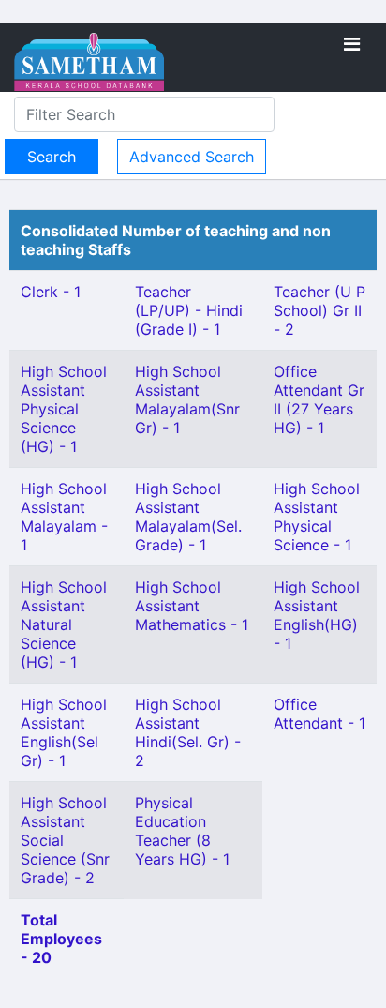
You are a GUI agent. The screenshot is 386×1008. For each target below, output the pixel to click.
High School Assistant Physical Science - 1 (317, 516)
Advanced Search (191, 156)
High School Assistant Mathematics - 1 (191, 606)
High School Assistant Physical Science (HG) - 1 (64, 409)
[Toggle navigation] (352, 44)
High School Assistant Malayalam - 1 (64, 516)
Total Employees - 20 (61, 938)
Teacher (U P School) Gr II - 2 (319, 310)
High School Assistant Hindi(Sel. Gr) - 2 (188, 732)
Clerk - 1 (51, 291)
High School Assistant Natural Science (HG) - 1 (64, 624)
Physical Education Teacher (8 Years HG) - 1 (182, 830)
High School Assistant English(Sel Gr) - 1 (64, 732)
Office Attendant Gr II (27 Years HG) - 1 (319, 399)
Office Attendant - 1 (319, 713)
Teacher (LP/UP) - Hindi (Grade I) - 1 (189, 310)
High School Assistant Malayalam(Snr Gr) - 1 (187, 399)
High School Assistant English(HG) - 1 (317, 615)
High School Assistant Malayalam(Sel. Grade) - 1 (188, 516)
